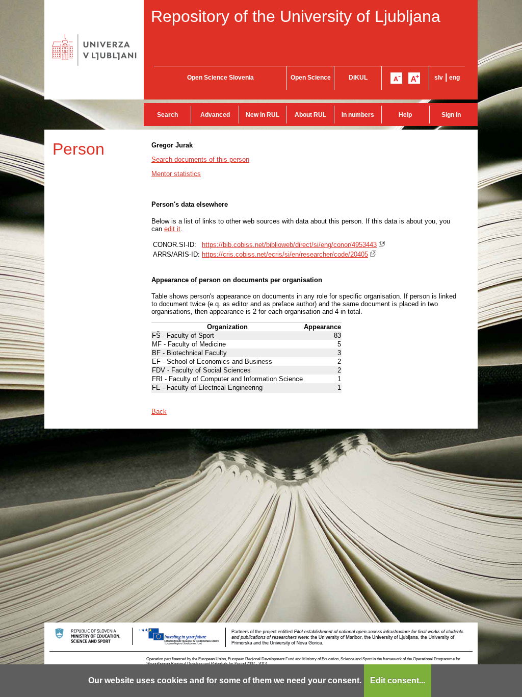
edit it (172, 229)
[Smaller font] (396, 78)
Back (159, 411)
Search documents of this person (200, 159)
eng (454, 77)
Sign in (451, 114)
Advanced (215, 114)
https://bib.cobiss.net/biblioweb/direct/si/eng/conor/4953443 (289, 244)
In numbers (358, 114)
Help (405, 114)
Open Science (311, 77)
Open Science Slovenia (220, 77)
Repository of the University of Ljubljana (295, 16)
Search (167, 114)
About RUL (310, 114)
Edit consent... (397, 680)
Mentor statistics (176, 174)
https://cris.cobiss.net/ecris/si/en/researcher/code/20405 (285, 254)
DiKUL (358, 77)
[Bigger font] (414, 78)
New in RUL (262, 114)
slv (438, 77)
